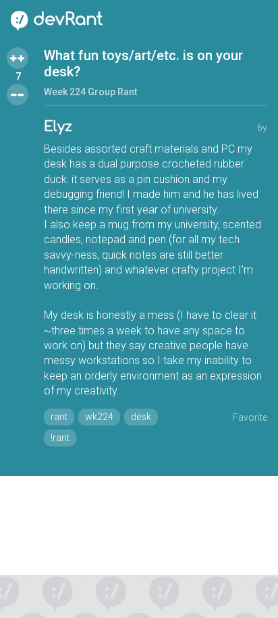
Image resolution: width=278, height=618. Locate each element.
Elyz (58, 126)
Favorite (250, 417)
